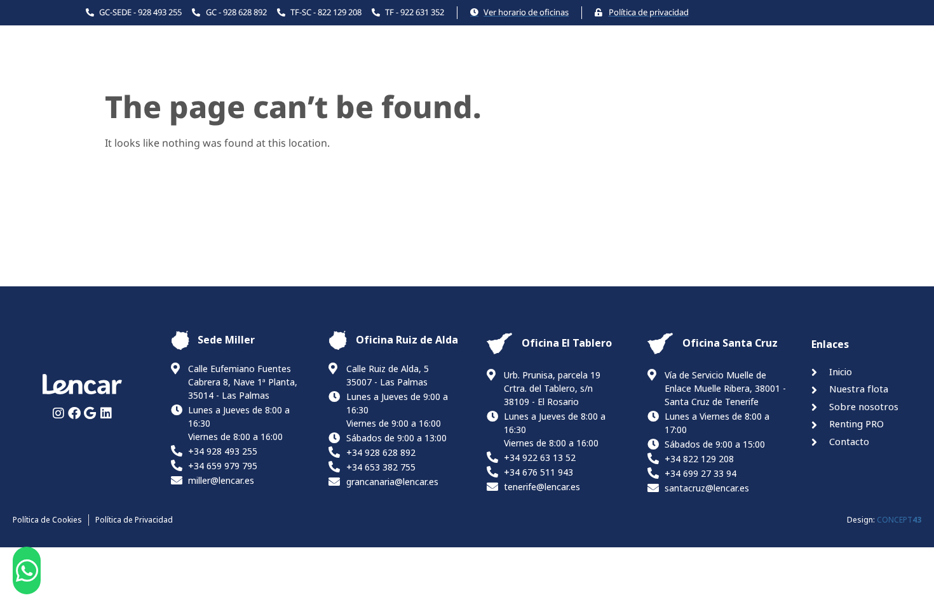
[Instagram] (58, 413)
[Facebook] (74, 413)
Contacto (739, 67)
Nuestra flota (449, 67)
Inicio (374, 67)
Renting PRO (658, 67)
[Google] (90, 413)
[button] (27, 571)
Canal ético (817, 67)
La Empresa (554, 67)
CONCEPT (899, 520)
